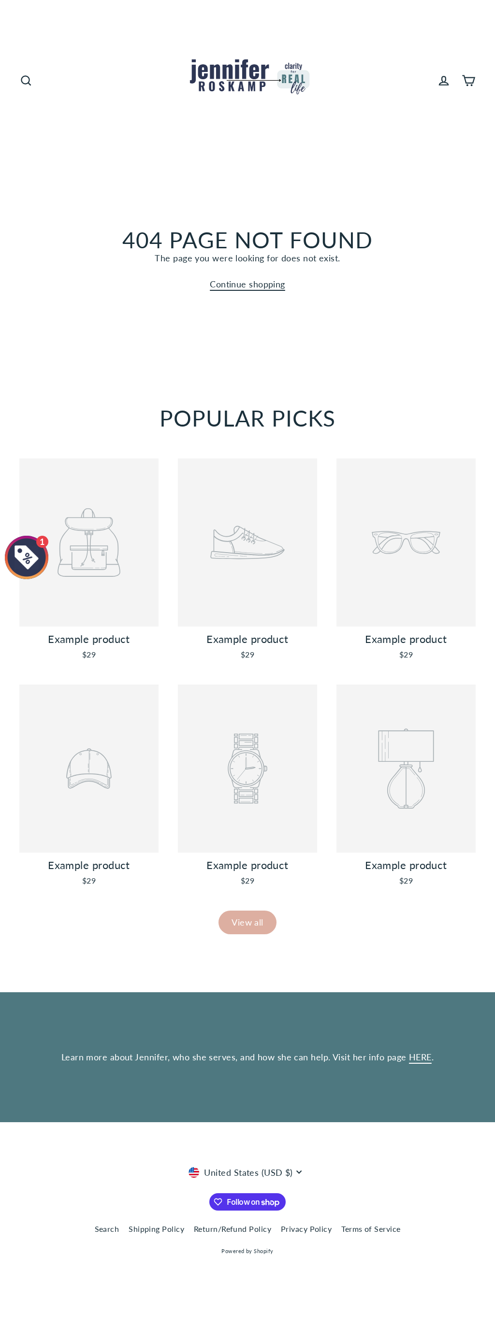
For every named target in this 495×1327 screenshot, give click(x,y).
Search (107, 1228)
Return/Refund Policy (232, 1228)
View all (247, 922)
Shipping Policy (156, 1228)
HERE (420, 1057)
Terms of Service (370, 1228)
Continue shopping (247, 284)
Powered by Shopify (247, 1251)
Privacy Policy (306, 1228)
